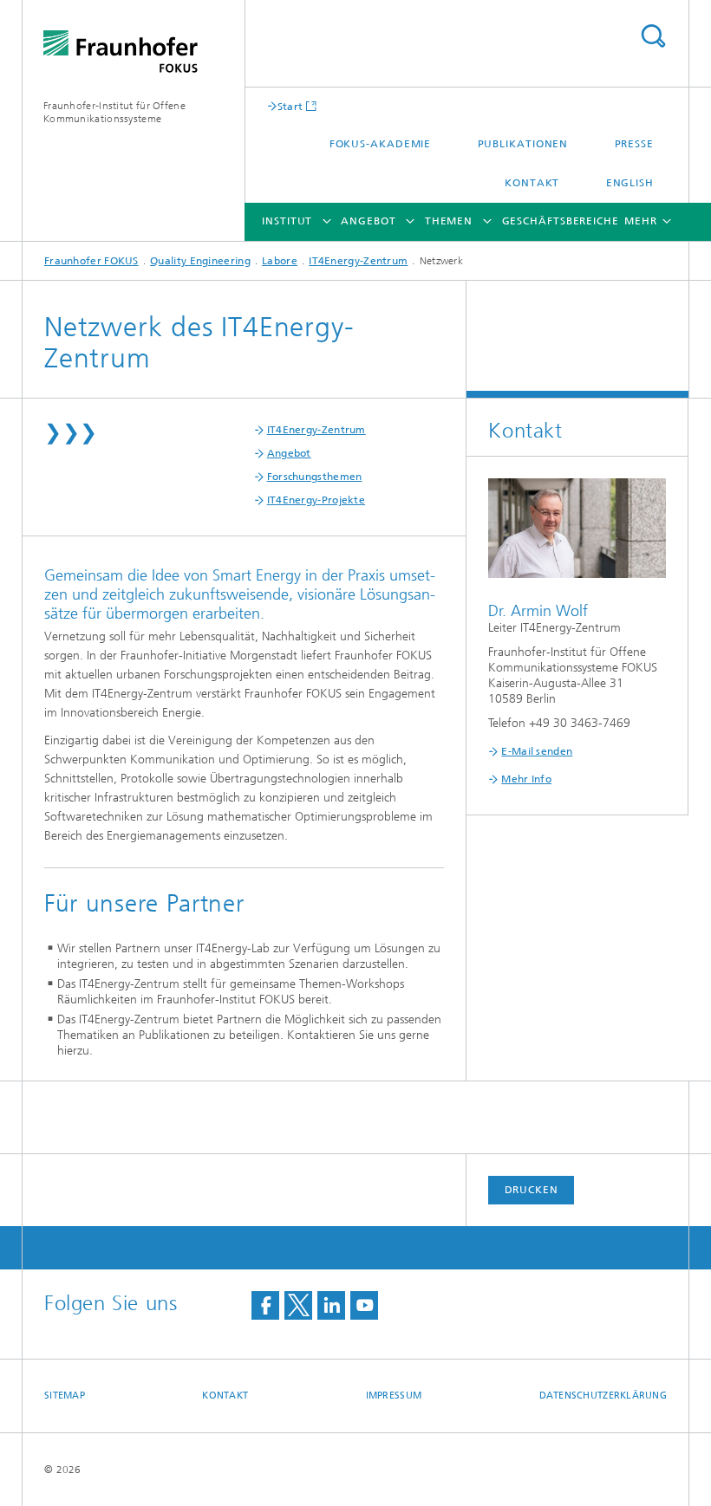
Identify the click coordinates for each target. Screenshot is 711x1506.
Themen (449, 221)
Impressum (393, 1395)
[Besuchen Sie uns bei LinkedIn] (331, 1305)
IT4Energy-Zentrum (358, 261)
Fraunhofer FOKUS (91, 261)
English (630, 183)
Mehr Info (526, 779)
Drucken (531, 1190)
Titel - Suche (653, 36)
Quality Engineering (200, 261)
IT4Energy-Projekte (316, 500)
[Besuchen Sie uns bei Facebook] (265, 1305)
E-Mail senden (536, 751)
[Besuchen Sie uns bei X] (298, 1305)
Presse (634, 144)
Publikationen (523, 144)
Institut (287, 221)
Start (290, 106)
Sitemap (64, 1395)
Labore (279, 261)
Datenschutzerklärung (603, 1395)
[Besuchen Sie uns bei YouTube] (364, 1305)
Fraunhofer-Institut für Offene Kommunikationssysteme (114, 112)
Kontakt (532, 183)
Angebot (368, 221)
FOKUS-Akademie (380, 144)
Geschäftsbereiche (560, 221)
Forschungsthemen (314, 477)
